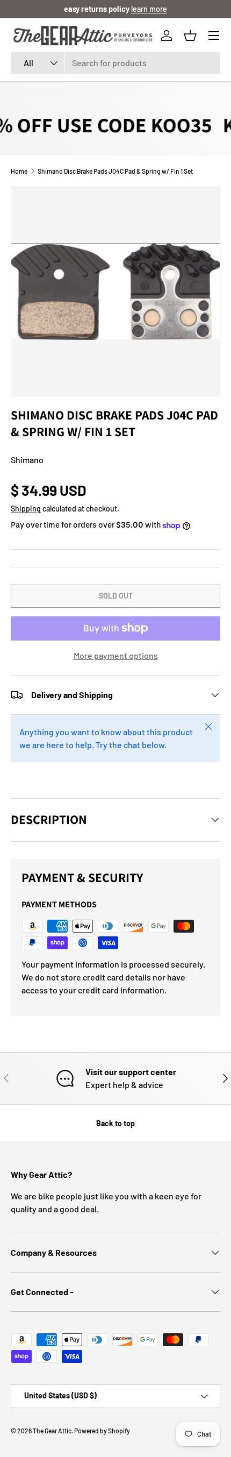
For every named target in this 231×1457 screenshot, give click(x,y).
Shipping (26, 508)
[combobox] (115, 63)
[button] (190, 35)
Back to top (115, 1123)
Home (19, 171)
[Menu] (214, 35)
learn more (149, 8)
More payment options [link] (116, 655)
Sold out (116, 595)
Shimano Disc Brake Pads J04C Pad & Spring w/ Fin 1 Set (115, 171)
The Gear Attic (52, 1430)
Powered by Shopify (102, 1430)
